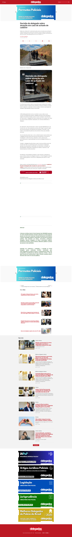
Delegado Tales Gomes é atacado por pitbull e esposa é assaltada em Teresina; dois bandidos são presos (30, 321)
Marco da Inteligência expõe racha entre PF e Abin (31, 331)
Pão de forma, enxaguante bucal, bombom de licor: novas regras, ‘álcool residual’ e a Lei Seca (30, 313)
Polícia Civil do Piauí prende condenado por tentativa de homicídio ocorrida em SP (42, 391)
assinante (40, 164)
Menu (5, 2)
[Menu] (3, 2)
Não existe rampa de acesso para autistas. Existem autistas (43, 419)
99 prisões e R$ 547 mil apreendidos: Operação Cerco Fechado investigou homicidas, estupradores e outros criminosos (30, 303)
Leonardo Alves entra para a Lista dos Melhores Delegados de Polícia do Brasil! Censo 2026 (44, 375)
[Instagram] (42, 533)
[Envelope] (47, 533)
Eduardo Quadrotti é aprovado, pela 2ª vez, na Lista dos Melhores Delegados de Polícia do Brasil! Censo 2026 (43, 358)
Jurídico (36, 340)
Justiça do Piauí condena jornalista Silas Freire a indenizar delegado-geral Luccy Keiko (44, 405)
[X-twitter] (45, 533)
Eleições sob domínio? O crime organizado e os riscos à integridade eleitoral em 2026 (43, 344)
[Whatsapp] (48, 533)
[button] (23, 41)
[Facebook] (43, 533)
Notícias (40, 340)
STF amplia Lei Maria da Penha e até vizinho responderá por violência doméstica (29, 295)
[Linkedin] (46, 533)
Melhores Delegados (39, 354)
